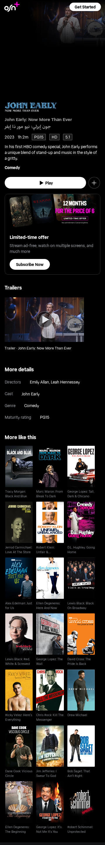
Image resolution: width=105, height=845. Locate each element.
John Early (31, 394)
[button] (85, 7)
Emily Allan (39, 382)
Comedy (12, 167)
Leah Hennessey (65, 382)
